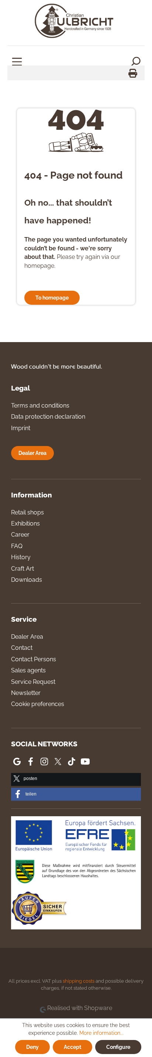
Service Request (33, 681)
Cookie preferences (37, 704)
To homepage (52, 297)
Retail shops (27, 512)
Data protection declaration (48, 416)
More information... (101, 1033)
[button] (76, 779)
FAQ (17, 546)
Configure (118, 1047)
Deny (32, 1047)
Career (20, 534)
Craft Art (22, 568)
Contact (21, 647)
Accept (72, 1047)
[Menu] (17, 61)
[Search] (135, 61)
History (21, 557)
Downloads (26, 579)
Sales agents (28, 670)
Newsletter (26, 692)
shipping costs (78, 981)
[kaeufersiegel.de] (38, 909)
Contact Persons (33, 659)
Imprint (20, 428)
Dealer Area (32, 453)
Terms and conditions (40, 405)
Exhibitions (25, 523)
